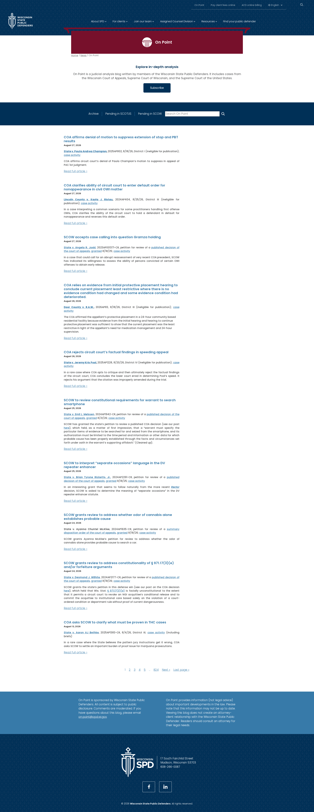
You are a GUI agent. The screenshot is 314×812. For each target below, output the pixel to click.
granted (96, 251)
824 (156, 670)
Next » (166, 670)
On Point (199, 5)
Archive (93, 114)
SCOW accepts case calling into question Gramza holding (112, 237)
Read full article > (75, 171)
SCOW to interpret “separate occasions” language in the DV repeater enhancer (114, 465)
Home (74, 55)
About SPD (97, 21)
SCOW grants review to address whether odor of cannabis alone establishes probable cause (118, 516)
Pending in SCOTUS (118, 114)
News (83, 55)
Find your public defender (239, 21)
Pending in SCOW (150, 114)
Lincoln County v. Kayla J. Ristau (88, 199)
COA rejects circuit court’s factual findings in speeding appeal (116, 352)
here (66, 428)
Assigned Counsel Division (176, 21)
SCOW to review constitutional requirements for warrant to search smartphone (120, 402)
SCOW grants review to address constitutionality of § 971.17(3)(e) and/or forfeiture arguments (119, 565)
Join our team (143, 21)
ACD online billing (252, 5)
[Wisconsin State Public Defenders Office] (20, 30)
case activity (72, 155)
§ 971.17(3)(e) (116, 590)
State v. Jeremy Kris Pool (80, 362)
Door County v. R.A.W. (79, 307)
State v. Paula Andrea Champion (85, 151)
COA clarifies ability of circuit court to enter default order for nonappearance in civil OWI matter (114, 187)
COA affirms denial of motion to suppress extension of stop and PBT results (121, 139)
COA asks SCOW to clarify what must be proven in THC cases (115, 622)
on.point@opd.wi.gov (92, 717)
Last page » (181, 670)
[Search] (301, 4)
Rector (175, 487)
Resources (208, 21)
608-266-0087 (170, 767)
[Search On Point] (223, 114)
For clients (119, 21)
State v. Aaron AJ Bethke (81, 632)
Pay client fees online (223, 5)
